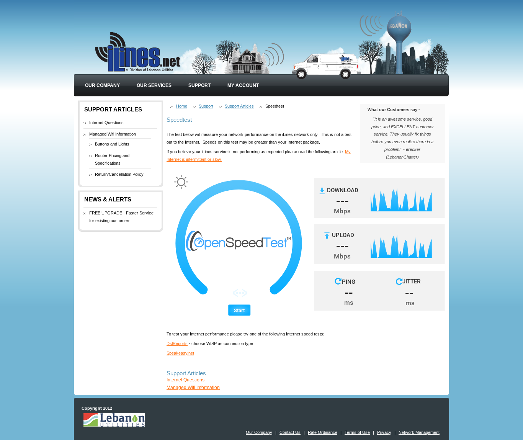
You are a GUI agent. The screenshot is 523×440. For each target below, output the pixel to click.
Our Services (154, 85)
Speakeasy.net (180, 353)
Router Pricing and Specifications (112, 159)
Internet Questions (106, 122)
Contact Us (290, 432)
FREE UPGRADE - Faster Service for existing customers (121, 217)
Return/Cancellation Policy (119, 174)
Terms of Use (357, 432)
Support (199, 85)
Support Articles (239, 106)
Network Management (419, 432)
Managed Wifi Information (112, 134)
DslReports (177, 343)
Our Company (102, 85)
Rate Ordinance (322, 432)
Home (181, 106)
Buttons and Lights (112, 144)
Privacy (384, 432)
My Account (243, 85)
